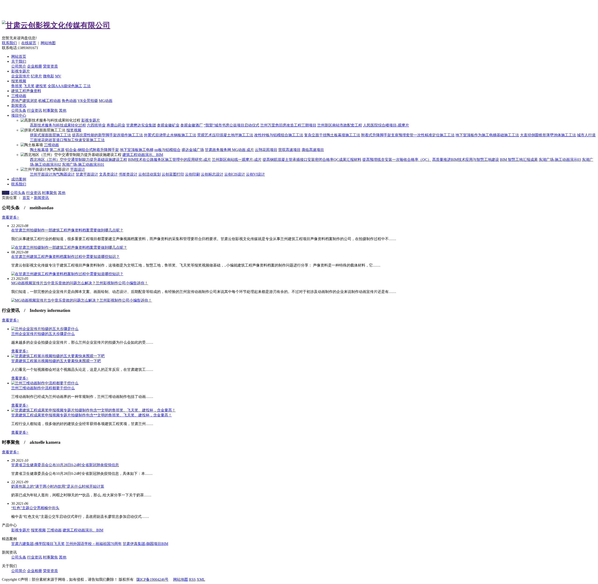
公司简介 (18, 66)
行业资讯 (34, 110)
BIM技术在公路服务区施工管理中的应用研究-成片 (169, 160)
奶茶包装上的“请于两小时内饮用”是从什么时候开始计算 (57, 486)
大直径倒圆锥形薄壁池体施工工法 (548, 135)
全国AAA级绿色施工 (65, 86)
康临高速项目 (313, 150)
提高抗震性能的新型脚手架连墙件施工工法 (107, 135)
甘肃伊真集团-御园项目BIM (145, 544)
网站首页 (18, 56)
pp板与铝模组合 (167, 150)
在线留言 (28, 43)
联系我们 (9, 43)
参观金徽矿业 (168, 125)
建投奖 (41, 86)
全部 (5, 193)
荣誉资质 (50, 66)
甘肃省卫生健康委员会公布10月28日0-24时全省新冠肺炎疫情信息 (65, 465)
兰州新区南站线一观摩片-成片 (237, 160)
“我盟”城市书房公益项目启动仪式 (231, 125)
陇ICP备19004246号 (152, 579)
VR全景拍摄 (88, 101)
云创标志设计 (212, 174)
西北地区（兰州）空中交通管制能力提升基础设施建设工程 (78, 160)
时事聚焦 (50, 110)
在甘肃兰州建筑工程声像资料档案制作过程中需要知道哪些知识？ (65, 257)
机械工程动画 (49, 101)
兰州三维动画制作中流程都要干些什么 (43, 388)
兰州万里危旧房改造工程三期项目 (288, 125)
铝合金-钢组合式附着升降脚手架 (92, 150)
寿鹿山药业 (116, 125)
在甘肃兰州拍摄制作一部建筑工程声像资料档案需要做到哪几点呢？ (67, 230)
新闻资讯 (18, 106)
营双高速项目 (289, 150)
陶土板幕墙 (39, 150)
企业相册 (34, 66)
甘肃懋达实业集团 (141, 125)
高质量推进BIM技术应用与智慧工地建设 (465, 160)
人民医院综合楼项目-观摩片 (386, 125)
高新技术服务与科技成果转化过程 (58, 125)
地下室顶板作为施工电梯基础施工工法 (487, 135)
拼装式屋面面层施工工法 (50, 135)
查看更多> (10, 217)
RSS (192, 579)
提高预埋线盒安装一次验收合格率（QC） (396, 160)
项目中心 (18, 115)
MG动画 (105, 101)
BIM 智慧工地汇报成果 (519, 160)
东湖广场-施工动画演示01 (83, 164)
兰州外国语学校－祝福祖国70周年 (94, 544)
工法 (87, 86)
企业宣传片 (20, 76)
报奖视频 (18, 81)
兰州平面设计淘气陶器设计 (52, 174)
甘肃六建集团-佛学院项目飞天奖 (38, 544)
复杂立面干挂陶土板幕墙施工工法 (332, 135)
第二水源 (57, 150)
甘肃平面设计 (87, 174)
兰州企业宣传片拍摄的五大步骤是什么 (43, 334)
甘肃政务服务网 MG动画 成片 (229, 150)
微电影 (48, 76)
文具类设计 (108, 174)
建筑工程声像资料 (26, 91)
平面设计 (77, 169)
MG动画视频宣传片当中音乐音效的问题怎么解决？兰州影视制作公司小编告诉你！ (79, 283)
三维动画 (18, 96)
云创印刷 (192, 174)
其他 (62, 110)
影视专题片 (20, 71)
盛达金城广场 (193, 150)
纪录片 (36, 76)
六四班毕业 (96, 125)
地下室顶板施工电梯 (136, 150)
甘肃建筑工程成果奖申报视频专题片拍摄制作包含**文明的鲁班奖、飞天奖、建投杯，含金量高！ (91, 415)
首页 (26, 198)
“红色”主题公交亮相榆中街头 (35, 508)
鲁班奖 (16, 86)
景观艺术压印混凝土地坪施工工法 (225, 135)
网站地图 (48, 43)
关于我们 (18, 61)
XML (201, 579)
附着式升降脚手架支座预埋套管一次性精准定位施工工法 (408, 135)
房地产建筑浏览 (24, 101)
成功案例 (18, 179)
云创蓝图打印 (173, 174)
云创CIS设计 (234, 174)
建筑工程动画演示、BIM (142, 155)
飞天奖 (29, 86)
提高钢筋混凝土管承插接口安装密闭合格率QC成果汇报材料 (312, 160)
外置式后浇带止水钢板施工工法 (170, 135)
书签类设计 (128, 174)
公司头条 (18, 110)
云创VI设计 (255, 174)
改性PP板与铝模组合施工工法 (278, 135)
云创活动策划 (149, 174)
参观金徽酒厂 (191, 125)
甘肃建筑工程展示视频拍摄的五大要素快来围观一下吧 (56, 361)
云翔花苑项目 (266, 150)
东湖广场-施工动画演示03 (560, 160)
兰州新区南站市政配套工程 (339, 125)
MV (58, 76)
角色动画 (69, 101)
